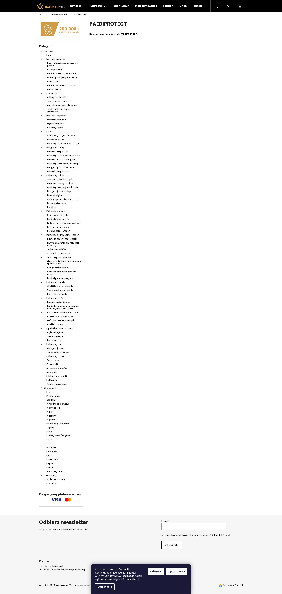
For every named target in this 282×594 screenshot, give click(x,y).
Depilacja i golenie (56, 203)
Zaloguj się (171, 544)
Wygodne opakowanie (57, 403)
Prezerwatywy (54, 340)
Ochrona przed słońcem (59, 257)
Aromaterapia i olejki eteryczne (62, 312)
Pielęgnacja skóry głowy (59, 227)
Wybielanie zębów (56, 249)
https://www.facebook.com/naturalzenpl (65, 569)
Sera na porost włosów (58, 230)
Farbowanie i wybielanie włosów (63, 223)
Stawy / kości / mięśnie (58, 435)
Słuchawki (51, 372)
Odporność (52, 451)
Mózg (49, 455)
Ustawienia (105, 587)
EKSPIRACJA (49, 475)
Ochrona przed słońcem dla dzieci (61, 273)
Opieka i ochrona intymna (59, 328)
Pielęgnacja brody (55, 282)
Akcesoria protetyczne (58, 253)
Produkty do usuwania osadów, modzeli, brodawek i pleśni (63, 307)
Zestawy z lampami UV (59, 101)
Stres (49, 431)
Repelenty (52, 207)
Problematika (53, 396)
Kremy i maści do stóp (58, 301)
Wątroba (51, 419)
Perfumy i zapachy (56, 115)
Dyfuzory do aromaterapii (60, 320)
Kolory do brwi (54, 89)
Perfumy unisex (55, 127)
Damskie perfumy (56, 119)
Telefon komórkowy (56, 384)
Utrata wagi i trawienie (57, 423)
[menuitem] (76, 6)
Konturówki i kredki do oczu (61, 85)
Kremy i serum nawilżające (61, 159)
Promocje (48, 51)
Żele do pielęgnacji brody (60, 290)
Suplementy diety (55, 479)
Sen (48, 443)
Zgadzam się (176, 571)
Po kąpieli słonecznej (57, 267)
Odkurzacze (52, 360)
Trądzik (50, 427)
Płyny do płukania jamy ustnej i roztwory (63, 244)
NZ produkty (50, 388)
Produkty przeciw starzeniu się (62, 163)
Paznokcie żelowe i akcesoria (62, 105)
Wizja (49, 411)
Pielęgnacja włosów (56, 211)
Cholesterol (52, 459)
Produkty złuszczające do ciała (63, 187)
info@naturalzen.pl (53, 566)
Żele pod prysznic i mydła (60, 179)
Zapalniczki (52, 364)
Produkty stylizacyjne (58, 219)
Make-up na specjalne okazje (62, 77)
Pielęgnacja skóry (55, 147)
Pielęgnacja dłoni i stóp (59, 191)
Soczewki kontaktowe (58, 352)
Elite (48, 392)
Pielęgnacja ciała (55, 175)
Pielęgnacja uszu (55, 348)
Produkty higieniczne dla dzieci (63, 143)
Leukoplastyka (54, 195)
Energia (50, 467)
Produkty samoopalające (60, 278)
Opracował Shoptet (233, 585)
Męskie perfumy (55, 123)
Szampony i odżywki (57, 215)
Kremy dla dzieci (55, 139)
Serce (49, 439)
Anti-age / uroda (55, 471)
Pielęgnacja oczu (55, 344)
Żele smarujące (55, 336)
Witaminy (51, 415)
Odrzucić (156, 571)
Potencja (51, 447)
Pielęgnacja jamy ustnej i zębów (62, 234)
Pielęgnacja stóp (55, 298)
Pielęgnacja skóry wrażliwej (61, 167)
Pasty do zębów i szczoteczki (62, 238)
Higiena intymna (55, 332)
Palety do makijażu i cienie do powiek (62, 64)
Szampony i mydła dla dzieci (62, 135)
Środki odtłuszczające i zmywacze (58, 110)
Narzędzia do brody (57, 294)
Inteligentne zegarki (56, 376)
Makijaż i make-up (55, 59)
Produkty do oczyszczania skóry (63, 155)
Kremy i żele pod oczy (58, 171)
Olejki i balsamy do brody (60, 286)
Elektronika (51, 379)
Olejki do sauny (55, 324)
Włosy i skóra (53, 407)
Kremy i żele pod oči (57, 151)
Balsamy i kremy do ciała (60, 183)
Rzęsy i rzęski (53, 81)
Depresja (51, 463)
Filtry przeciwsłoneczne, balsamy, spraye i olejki (64, 262)
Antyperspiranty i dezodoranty (62, 199)
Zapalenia (51, 399)
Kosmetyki (51, 483)
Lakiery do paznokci (57, 97)
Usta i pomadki (54, 69)
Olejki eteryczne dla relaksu (61, 316)
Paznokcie (51, 93)
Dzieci (49, 131)
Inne (48, 55)
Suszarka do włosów (56, 368)
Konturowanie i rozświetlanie (61, 73)
